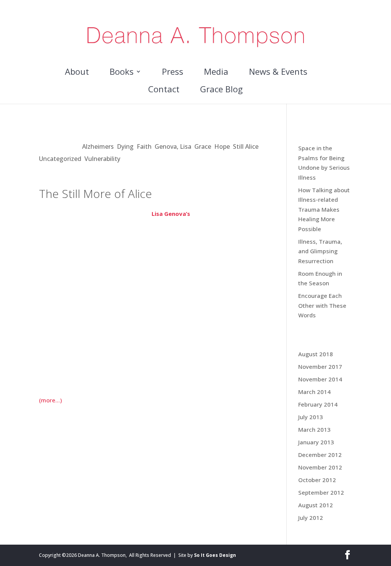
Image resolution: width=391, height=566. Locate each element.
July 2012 (310, 517)
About (77, 73)
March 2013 (314, 429)
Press (172, 73)
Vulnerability (102, 158)
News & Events (278, 73)
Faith (144, 146)
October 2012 (317, 480)
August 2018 (315, 354)
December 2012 (320, 454)
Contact (163, 90)
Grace (202, 146)
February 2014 (318, 404)
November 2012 (320, 467)
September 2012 (321, 492)
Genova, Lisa (173, 146)
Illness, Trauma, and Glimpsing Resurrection (320, 251)
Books (122, 73)
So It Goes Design (215, 555)
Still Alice (246, 146)
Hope (222, 146)
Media (216, 73)
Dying (125, 146)
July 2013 (310, 417)
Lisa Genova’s (171, 213)
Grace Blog (221, 90)
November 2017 (320, 366)
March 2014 (314, 392)
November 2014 (320, 379)
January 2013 (316, 442)
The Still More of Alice (91, 131)
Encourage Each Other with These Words (322, 305)
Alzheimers (98, 146)
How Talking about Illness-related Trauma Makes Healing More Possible (324, 209)
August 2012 (315, 505)
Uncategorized (60, 158)
